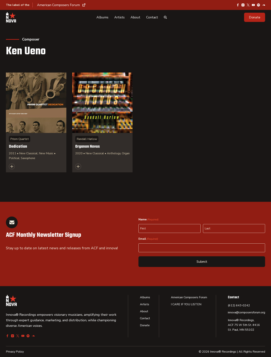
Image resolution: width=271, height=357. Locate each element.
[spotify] (258, 4)
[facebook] (237, 4)
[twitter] (248, 4)
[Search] (165, 17)
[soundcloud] (263, 4)
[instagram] (243, 4)
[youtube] (253, 4)
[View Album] (36, 122)
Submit (202, 261)
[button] (254, 17)
